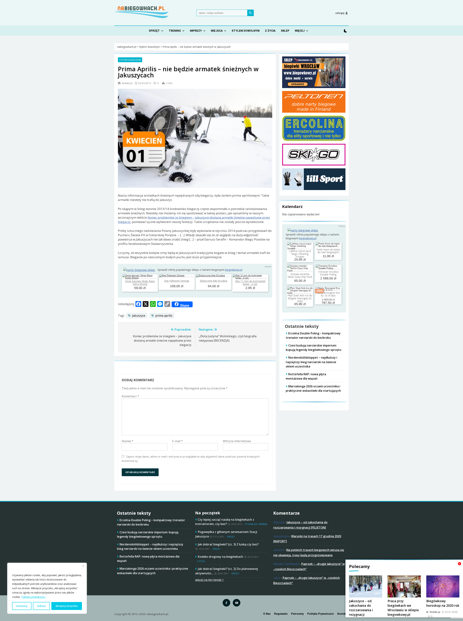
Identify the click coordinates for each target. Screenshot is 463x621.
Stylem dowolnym (246, 30)
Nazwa (127, 441)
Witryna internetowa (237, 441)
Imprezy (196, 30)
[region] (47, 588)
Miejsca (217, 30)
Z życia (270, 30)
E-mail (177, 441)
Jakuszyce (138, 316)
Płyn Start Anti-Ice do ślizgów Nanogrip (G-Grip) (300, 298)
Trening (175, 30)
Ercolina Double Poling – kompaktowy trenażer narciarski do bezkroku (313, 335)
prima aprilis (163, 316)
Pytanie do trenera (256, 524)
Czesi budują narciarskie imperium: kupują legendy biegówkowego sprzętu (313, 347)
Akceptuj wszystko (67, 606)
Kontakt (342, 613)
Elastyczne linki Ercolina (213, 280)
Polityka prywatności (33, 597)
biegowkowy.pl (233, 269)
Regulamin (281, 613)
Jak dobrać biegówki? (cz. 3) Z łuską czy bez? (228, 544)
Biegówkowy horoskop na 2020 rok (442, 603)
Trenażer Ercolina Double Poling (328, 273)
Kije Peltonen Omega (176, 280)
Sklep (285, 30)
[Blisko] (83, 566)
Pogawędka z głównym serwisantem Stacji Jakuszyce (226, 534)
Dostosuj (21, 606)
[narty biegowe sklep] (139, 270)
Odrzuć (41, 606)
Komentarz (130, 396)
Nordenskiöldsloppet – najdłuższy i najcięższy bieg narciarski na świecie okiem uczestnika (311, 362)
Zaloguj (339, 13)
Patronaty (297, 613)
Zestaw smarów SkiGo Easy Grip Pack (300, 275)
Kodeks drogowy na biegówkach (220, 556)
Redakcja (127, 83)
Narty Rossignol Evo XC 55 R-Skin (328, 294)
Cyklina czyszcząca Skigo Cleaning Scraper (300, 254)
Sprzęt (154, 30)
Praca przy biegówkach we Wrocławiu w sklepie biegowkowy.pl (403, 608)
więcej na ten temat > (209, 580)
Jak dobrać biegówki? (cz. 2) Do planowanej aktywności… (226, 571)
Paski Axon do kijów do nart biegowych (328, 251)
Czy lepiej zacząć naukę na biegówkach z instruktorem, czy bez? (224, 521)
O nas (267, 613)
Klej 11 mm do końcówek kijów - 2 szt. (250, 282)
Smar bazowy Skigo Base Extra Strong (140, 282)
